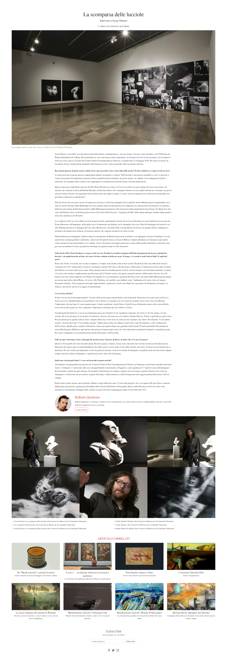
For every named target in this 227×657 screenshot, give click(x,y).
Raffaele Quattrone (120, 26)
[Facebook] (109, 650)
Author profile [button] (81, 409)
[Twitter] (113, 650)
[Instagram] (118, 650)
